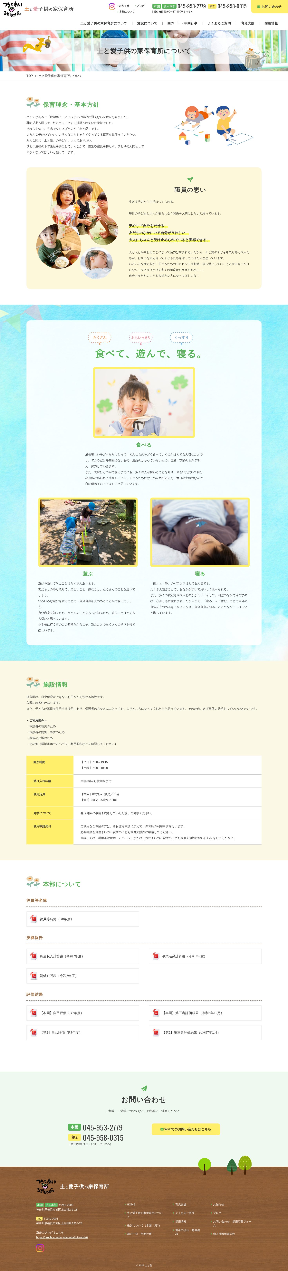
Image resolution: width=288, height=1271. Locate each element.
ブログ (217, 1212)
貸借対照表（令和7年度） (59, 976)
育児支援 (247, 23)
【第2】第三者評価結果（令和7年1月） (191, 1032)
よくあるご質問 (219, 23)
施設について (147, 23)
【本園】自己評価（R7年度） (62, 1013)
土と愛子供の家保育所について (104, 23)
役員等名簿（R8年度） (57, 919)
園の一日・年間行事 (182, 23)
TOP (29, 75)
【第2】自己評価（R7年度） (61, 1032)
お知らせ (218, 1204)
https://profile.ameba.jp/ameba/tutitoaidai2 (62, 1237)
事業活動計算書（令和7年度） (184, 956)
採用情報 (271, 23)
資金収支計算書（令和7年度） (62, 956)
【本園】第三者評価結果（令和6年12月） (193, 1013)
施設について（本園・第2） (144, 1225)
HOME (131, 1204)
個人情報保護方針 (224, 1233)
